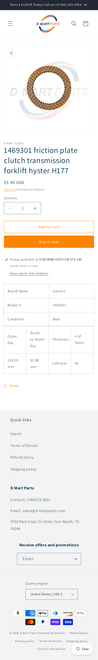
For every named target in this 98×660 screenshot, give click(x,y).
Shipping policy (23, 469)
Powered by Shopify (51, 633)
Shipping (9, 189)
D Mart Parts (28, 633)
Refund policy (22, 457)
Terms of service (50, 641)
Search (16, 433)
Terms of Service (24, 445)
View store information (29, 273)
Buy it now (49, 241)
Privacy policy (24, 641)
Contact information (51, 649)
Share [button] (14, 385)
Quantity (10, 198)
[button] (10, 23)
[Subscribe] (75, 559)
